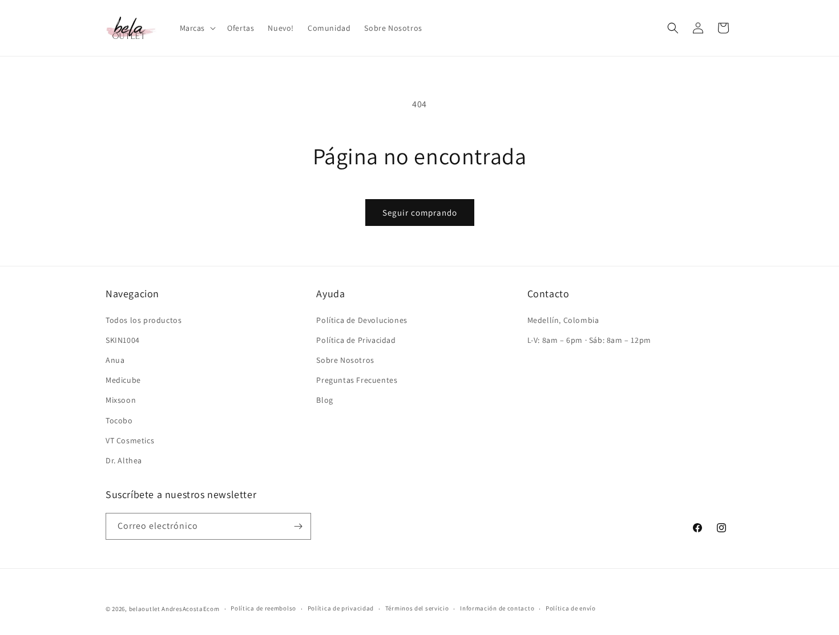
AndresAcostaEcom (190, 609)
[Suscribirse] (297, 526)
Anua (115, 360)
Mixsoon (121, 400)
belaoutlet (144, 609)
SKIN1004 (123, 340)
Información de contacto (497, 608)
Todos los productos (143, 320)
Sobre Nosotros (345, 360)
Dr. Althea (124, 460)
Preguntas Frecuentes (356, 380)
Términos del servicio (417, 608)
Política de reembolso (263, 608)
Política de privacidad (341, 608)
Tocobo (119, 420)
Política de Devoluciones (361, 320)
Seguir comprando (419, 212)
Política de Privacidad (356, 340)
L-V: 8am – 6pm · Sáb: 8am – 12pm (589, 340)
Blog (324, 400)
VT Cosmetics (130, 440)
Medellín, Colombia (563, 320)
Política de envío (571, 608)
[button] (197, 28)
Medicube (123, 380)
